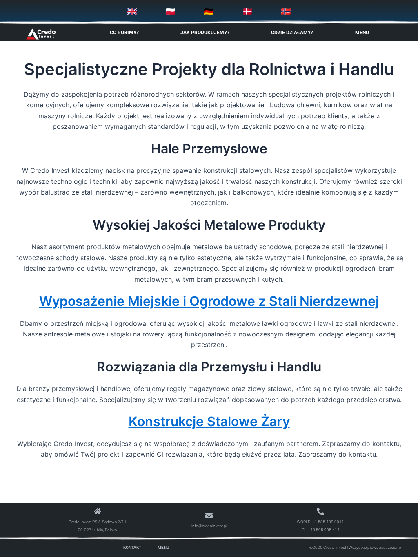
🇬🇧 (132, 11)
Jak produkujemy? (204, 32)
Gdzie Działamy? (292, 32)
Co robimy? (124, 32)
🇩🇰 (247, 11)
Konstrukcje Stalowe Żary (209, 421)
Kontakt (132, 547)
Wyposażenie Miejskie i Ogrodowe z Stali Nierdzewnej (209, 301)
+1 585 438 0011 (328, 521)
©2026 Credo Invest (327, 547)
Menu (362, 32)
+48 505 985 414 (324, 530)
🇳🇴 (286, 11)
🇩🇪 (209, 11)
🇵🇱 (170, 11)
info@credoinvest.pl (209, 526)
